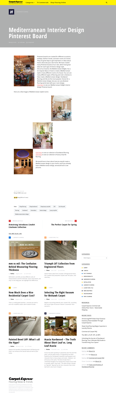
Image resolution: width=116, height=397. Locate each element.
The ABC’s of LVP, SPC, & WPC (91, 335)
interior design (43, 210)
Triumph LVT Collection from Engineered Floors (59, 265)
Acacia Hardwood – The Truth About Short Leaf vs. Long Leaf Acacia (60, 342)
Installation (87, 282)
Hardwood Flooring (89, 279)
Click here (40, 85)
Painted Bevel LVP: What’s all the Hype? (24, 341)
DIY (54, 206)
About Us (92, 351)
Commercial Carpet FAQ (89, 331)
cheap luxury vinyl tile (45, 206)
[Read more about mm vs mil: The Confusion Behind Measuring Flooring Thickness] (25, 250)
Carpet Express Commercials (91, 306)
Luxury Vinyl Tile (88, 288)
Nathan (12, 273)
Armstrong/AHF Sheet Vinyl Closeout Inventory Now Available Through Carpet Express (93, 321)
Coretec (86, 270)
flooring (17, 210)
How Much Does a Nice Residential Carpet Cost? (22, 294)
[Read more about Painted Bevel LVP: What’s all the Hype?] (25, 326)
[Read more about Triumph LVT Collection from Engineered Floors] (60, 250)
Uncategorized (88, 293)
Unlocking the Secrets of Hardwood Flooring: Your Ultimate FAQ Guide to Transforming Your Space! (93, 340)
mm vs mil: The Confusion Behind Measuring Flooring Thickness (23, 267)
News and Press (88, 290)
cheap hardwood (33, 206)
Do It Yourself (62, 206)
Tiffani (48, 270)
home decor (33, 210)
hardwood (24, 210)
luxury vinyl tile (53, 210)
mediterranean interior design (22, 214)
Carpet (85, 267)
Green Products (88, 276)
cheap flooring (22, 206)
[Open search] (106, 2)
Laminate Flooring (89, 285)
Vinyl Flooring (88, 296)
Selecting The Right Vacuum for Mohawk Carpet (59, 294)
